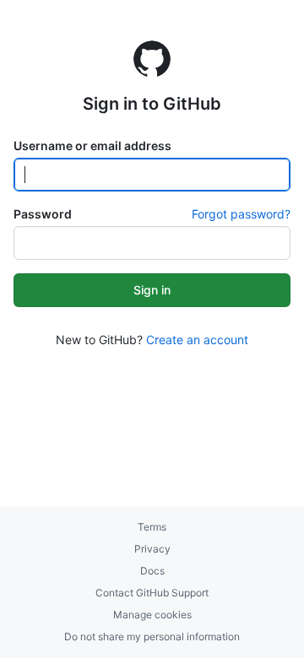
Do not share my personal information (152, 636)
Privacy (152, 548)
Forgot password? (241, 214)
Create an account (197, 339)
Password (43, 214)
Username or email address (92, 145)
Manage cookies (152, 614)
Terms (152, 526)
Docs (152, 570)
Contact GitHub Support (152, 592)
